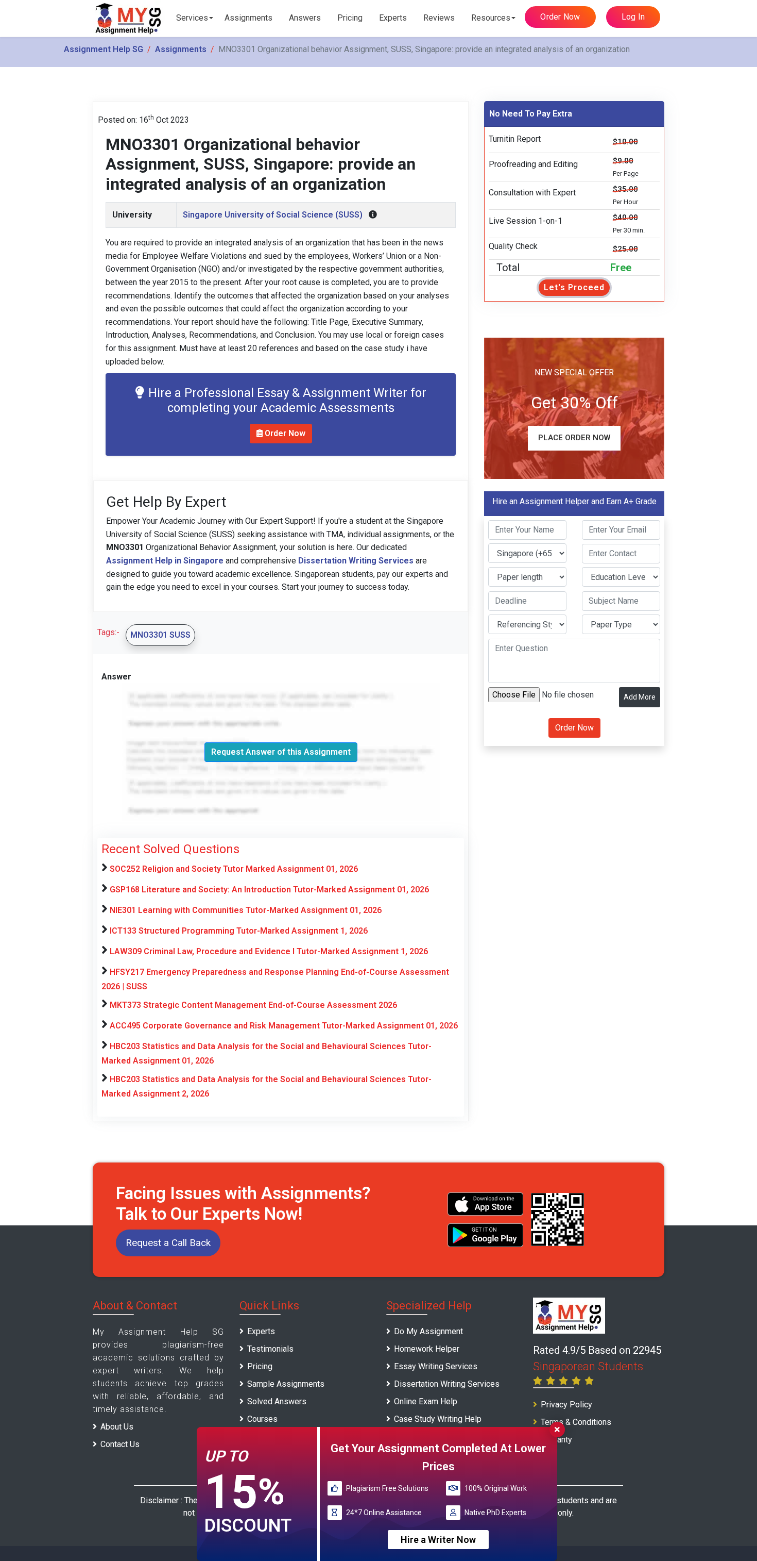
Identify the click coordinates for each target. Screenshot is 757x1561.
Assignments (248, 18)
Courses (262, 1419)
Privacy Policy (566, 1404)
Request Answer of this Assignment (281, 752)
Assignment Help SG (103, 49)
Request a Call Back (168, 1243)
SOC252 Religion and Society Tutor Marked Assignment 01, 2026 (234, 869)
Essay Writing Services (435, 1366)
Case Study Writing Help (437, 1419)
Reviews (439, 18)
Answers (305, 18)
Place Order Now (574, 437)
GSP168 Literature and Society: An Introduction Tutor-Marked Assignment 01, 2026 (269, 889)
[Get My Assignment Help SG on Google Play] (486, 1235)
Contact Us (120, 1444)
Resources (490, 18)
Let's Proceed (574, 287)
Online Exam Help (425, 1401)
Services (192, 18)
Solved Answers (276, 1401)
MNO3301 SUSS (160, 635)
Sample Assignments (285, 1384)
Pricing (350, 18)
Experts (393, 18)
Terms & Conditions (576, 1422)
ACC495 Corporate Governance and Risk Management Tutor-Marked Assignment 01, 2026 (284, 1026)
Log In (633, 17)
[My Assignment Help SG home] (129, 18)
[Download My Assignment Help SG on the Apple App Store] (486, 1204)
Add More (640, 696)
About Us (116, 1427)
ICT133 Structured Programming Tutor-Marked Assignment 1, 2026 (239, 931)
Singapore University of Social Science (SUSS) (273, 215)
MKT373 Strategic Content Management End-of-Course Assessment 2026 (253, 1005)
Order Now (560, 17)
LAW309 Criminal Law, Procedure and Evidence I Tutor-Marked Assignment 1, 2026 (269, 951)
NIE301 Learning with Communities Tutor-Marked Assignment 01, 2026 (246, 910)
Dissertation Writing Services (447, 1384)
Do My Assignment (428, 1331)
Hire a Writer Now (438, 1539)
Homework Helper (426, 1349)
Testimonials (270, 1349)
